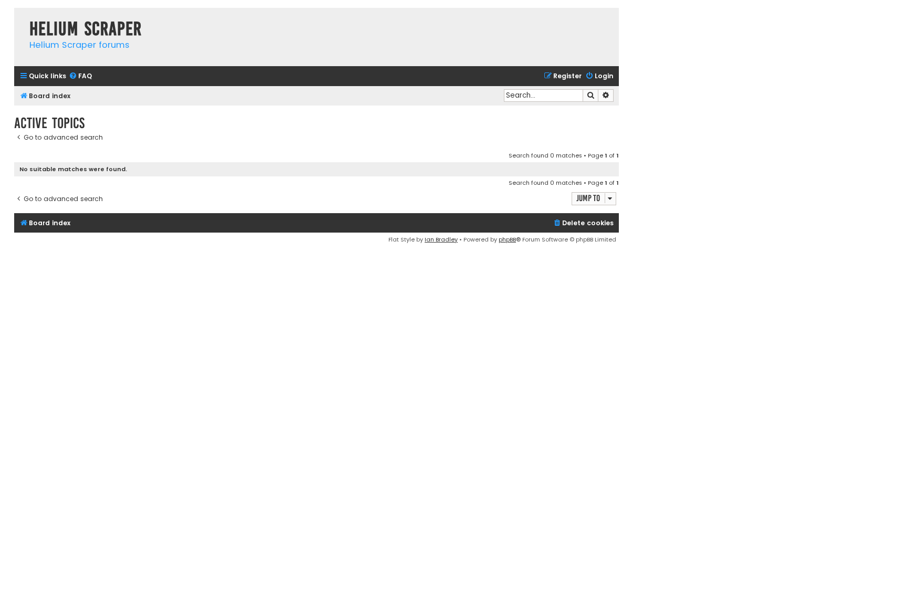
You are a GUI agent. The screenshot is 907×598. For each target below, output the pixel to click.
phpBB (507, 239)
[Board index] (19, 18)
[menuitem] (80, 76)
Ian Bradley (441, 239)
